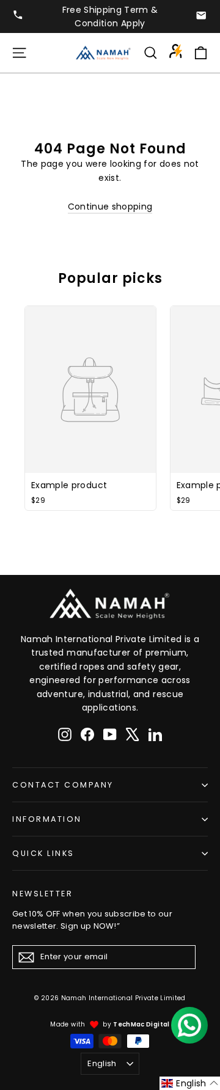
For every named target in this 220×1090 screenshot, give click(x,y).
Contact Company (63, 785)
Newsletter (42, 893)
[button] (190, 1083)
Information (47, 819)
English (101, 1063)
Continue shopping (110, 206)
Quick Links (43, 853)
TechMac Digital (141, 1024)
